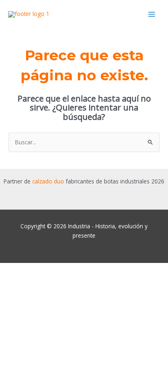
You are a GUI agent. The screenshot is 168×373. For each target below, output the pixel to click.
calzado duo (48, 181)
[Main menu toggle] (152, 14)
